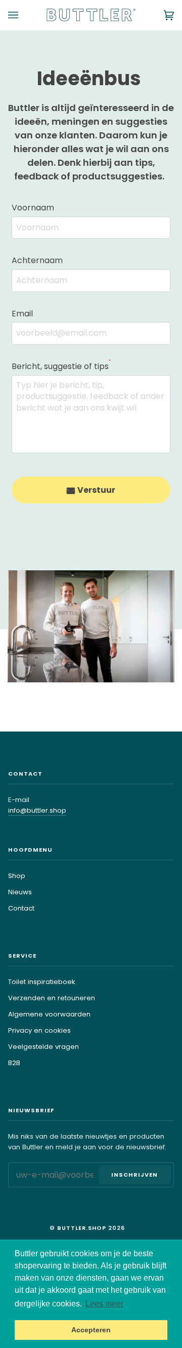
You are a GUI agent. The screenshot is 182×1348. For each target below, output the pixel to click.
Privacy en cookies (39, 1030)
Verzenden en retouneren (51, 998)
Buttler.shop (81, 1228)
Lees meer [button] (104, 1303)
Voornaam (33, 207)
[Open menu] (23, 15)
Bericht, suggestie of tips (61, 366)
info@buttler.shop (37, 810)
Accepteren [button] (91, 1330)
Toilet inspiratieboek (41, 982)
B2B (14, 1063)
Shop (16, 876)
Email (22, 313)
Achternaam (37, 260)
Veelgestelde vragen (43, 1046)
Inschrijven (134, 1175)
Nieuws (20, 892)
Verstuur (96, 490)
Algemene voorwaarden (49, 1014)
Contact (21, 908)
